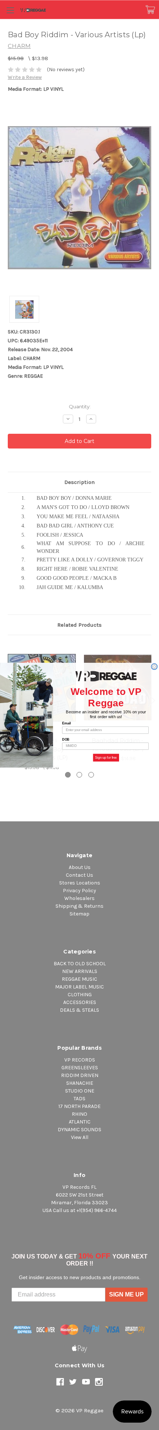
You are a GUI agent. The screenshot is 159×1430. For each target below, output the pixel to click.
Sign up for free (106, 757)
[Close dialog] (154, 667)
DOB (66, 739)
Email (66, 723)
